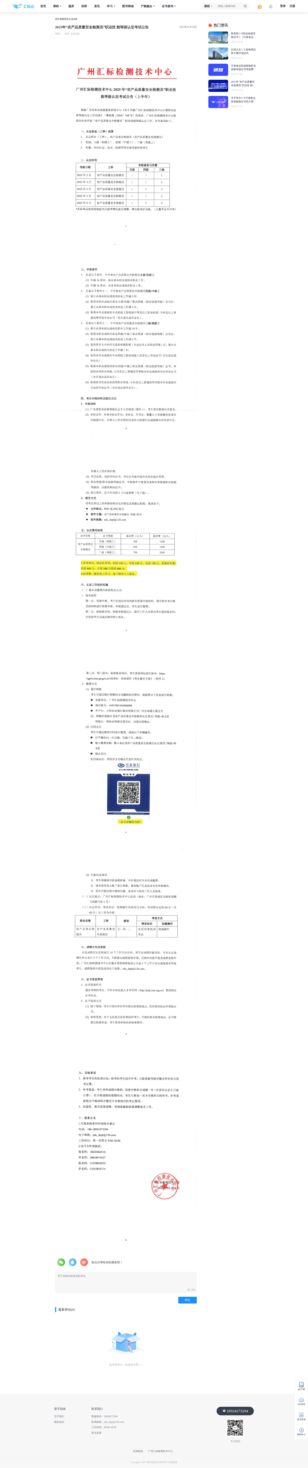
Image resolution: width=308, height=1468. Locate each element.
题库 (71, 6)
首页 (43, 6)
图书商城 (128, 6)
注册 (292, 5)
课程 (56, 6)
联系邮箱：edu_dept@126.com (107, 1422)
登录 (283, 5)
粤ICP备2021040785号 (157, 1462)
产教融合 (147, 6)
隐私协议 (59, 1422)
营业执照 (173, 1462)
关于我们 (59, 1416)
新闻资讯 (64, 19)
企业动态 (73, 19)
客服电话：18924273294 (104, 1416)
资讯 (97, 6)
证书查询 (168, 6)
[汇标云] (23, 6)
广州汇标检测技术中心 (160, 1451)
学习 (110, 6)
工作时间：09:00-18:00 (103, 1427)
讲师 (84, 6)
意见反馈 (96, 1433)
